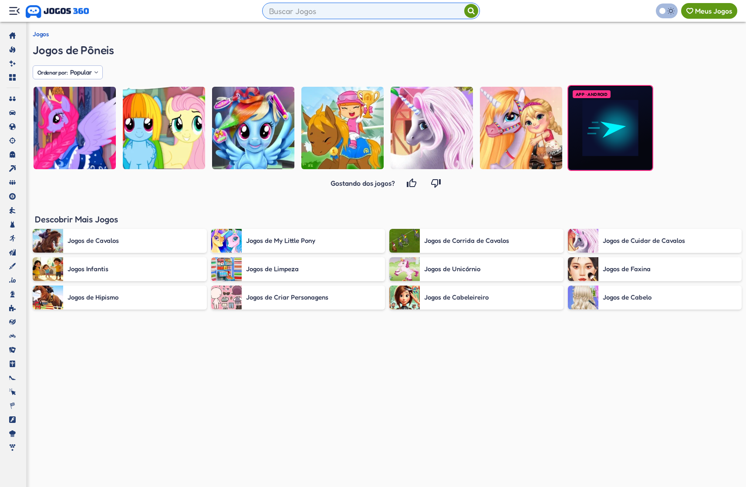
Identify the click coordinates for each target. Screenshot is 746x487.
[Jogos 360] (57, 11)
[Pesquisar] (471, 11)
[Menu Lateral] (14, 11)
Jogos (41, 34)
